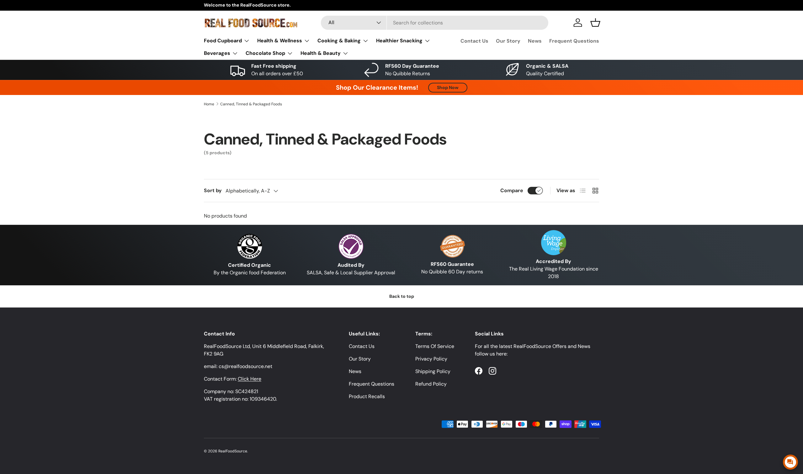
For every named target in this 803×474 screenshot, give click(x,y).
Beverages (217, 53)
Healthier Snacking (399, 40)
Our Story (508, 41)
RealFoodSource (232, 451)
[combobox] (434, 23)
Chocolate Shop (265, 53)
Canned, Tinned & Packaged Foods (251, 104)
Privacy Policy (431, 359)
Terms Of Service (434, 346)
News (535, 41)
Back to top (401, 296)
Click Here (249, 379)
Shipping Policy (432, 371)
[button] (595, 22)
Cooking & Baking (339, 40)
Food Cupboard (223, 40)
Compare (511, 190)
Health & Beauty (320, 53)
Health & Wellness (279, 40)
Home (209, 104)
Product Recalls (367, 396)
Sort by (213, 190)
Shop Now (448, 87)
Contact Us (474, 41)
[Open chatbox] (790, 462)
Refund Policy (431, 384)
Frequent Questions (574, 41)
